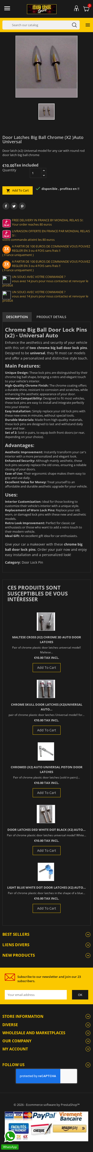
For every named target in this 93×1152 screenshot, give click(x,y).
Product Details (51, 317)
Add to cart (17, 190)
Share (6, 206)
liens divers (15, 944)
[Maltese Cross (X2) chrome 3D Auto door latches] (46, 621)
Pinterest (22, 206)
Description (17, 317)
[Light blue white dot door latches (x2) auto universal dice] (46, 872)
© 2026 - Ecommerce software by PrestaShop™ (47, 1105)
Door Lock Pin (32, 562)
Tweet (14, 206)
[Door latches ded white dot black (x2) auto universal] (46, 814)
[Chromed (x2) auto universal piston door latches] (46, 751)
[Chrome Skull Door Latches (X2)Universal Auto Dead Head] (46, 689)
